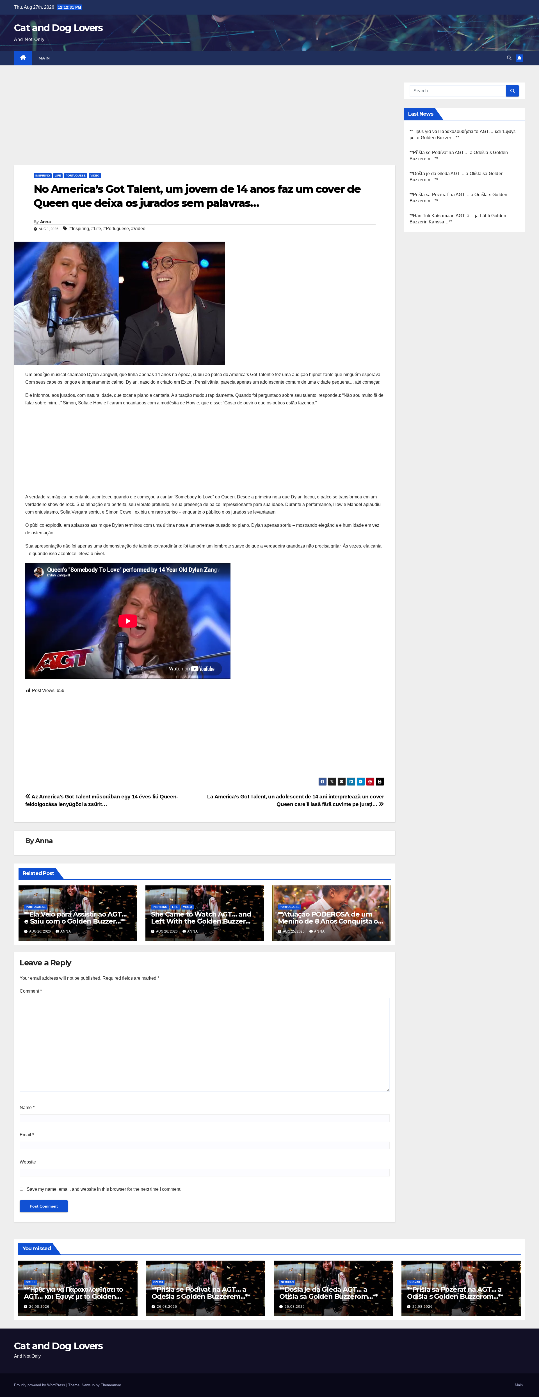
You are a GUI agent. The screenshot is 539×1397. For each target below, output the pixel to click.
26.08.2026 (39, 1307)
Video (94, 175)
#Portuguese (116, 228)
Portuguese (76, 175)
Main (44, 58)
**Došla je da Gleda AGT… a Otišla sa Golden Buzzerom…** (328, 1292)
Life (58, 175)
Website (28, 1162)
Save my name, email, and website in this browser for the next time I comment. (104, 1189)
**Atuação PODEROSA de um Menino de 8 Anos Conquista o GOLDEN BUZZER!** (328, 921)
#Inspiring (79, 228)
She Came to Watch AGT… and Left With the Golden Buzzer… (201, 917)
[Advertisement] (182, 123)
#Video (138, 228)
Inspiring (42, 175)
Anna (45, 221)
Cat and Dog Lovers (58, 28)
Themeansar (111, 1385)
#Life (96, 228)
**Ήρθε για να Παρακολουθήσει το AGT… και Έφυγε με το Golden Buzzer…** (73, 1296)
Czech (158, 1282)
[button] (509, 58)
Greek (31, 1282)
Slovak (414, 1282)
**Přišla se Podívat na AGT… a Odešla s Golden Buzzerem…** (201, 1292)
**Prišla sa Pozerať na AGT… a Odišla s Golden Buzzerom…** (455, 1292)
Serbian (287, 1282)
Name (27, 1107)
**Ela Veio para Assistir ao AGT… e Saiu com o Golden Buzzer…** (75, 917)
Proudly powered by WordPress (40, 1385)
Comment (31, 991)
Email (27, 1134)
